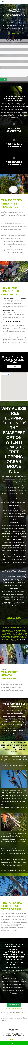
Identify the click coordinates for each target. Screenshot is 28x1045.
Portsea (5, 639)
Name (1, 43)
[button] (14, 92)
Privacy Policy (14, 1039)
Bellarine (22, 638)
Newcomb (23, 636)
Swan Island (10, 635)
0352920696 (14, 33)
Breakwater (6, 638)
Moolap (15, 633)
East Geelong (13, 639)
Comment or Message (5, 67)
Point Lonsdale (14, 629)
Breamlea (12, 632)
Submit (3, 79)
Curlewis (15, 630)
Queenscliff (21, 632)
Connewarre (6, 630)
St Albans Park (21, 635)
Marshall (14, 638)
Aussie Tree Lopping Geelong (13, 2)
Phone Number (4, 49)
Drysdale (5, 632)
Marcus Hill (12, 627)
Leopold (22, 630)
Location (2, 61)
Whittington (15, 636)
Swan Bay (23, 629)
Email (1, 55)
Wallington (21, 627)
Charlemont (5, 636)
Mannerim (4, 629)
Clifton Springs (6, 633)
